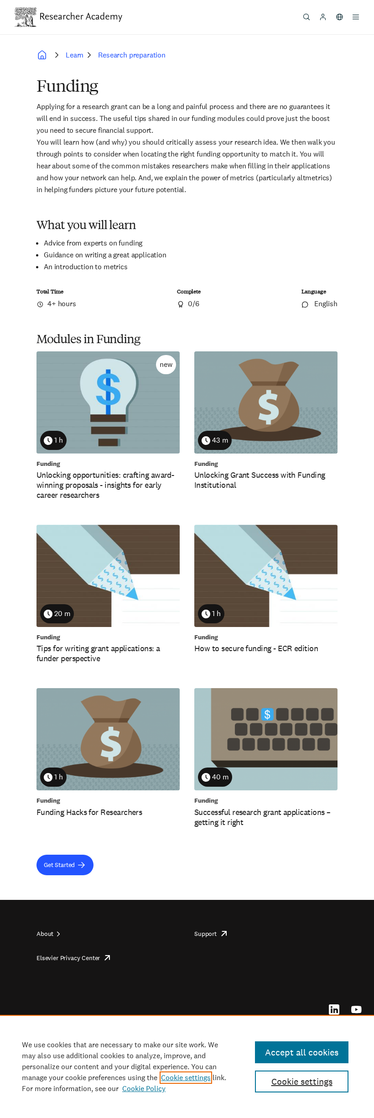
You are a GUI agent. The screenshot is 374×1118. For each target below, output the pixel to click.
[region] (187, 1066)
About (44, 934)
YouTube (356, 1009)
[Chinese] (339, 17)
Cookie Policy (144, 1088)
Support (205, 934)
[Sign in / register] (323, 17)
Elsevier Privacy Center (68, 958)
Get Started (59, 865)
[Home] (81, 17)
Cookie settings (186, 1077)
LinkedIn (334, 1009)
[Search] (306, 17)
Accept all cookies (301, 1052)
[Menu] (355, 17)
